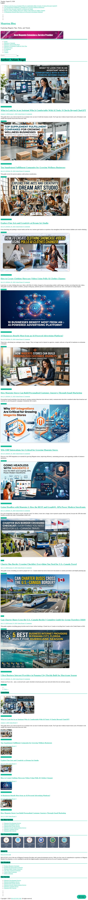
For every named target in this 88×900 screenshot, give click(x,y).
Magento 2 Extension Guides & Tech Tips (15, 46)
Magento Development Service (12, 823)
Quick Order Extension (10, 872)
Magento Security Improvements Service (15, 827)
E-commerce (7, 49)
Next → (6, 689)
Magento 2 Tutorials (9, 43)
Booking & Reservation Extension (13, 867)
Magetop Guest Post (6, 106)
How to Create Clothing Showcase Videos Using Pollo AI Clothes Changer (24, 10)
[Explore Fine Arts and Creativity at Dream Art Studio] (35, 218)
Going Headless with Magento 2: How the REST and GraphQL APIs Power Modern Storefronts (43, 507)
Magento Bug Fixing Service (12, 826)
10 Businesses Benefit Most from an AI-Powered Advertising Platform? (23, 12)
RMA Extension (8, 873)
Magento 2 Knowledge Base (12, 44)
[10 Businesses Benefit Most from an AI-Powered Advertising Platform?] (35, 330)
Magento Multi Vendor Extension (13, 869)
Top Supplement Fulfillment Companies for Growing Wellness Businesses (24, 7)
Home (5, 41)
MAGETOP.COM (6, 854)
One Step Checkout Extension (12, 870)
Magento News (8, 47)
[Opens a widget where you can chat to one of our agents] (81, 897)
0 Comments (28, 114)
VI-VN (6, 50)
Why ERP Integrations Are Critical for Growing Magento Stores (29, 450)
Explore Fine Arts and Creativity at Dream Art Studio (18, 9)
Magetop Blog (8, 23)
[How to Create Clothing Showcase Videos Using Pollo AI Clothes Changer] (35, 273)
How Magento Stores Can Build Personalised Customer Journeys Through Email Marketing (41, 393)
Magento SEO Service (10, 831)
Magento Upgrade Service (11, 829)
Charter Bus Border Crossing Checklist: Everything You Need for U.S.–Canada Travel (39, 564)
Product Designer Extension (11, 866)
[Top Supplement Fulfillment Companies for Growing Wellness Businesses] (35, 162)
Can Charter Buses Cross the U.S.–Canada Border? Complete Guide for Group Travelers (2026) (43, 620)
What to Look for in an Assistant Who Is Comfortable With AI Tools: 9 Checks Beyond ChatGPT (30, 6)
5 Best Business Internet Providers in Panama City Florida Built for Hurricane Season (39, 675)
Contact (6, 52)
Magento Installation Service (12, 824)
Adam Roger (21, 114)
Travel (2, 560)
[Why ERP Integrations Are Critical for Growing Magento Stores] (35, 445)
